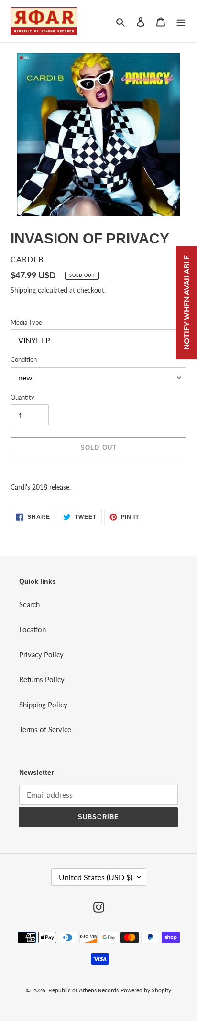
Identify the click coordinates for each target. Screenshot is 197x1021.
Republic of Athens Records (83, 990)
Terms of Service (45, 729)
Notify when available (186, 302)
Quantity (22, 397)
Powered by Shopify (145, 990)
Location (32, 629)
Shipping (23, 290)
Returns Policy (42, 679)
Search (29, 604)
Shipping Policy (43, 704)
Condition (24, 359)
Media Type (26, 322)
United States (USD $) (95, 877)
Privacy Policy (41, 654)
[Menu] (181, 21)
